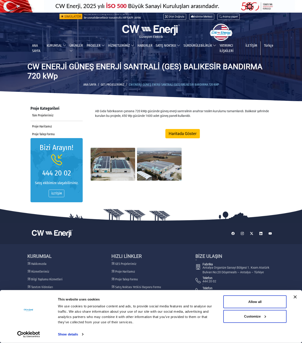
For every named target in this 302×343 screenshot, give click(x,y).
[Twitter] (251, 233)
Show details (68, 334)
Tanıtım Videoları (42, 287)
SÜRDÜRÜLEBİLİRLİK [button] (198, 45)
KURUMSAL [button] (55, 45)
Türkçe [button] (268, 45)
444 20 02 (56, 172)
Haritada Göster (183, 133)
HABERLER (145, 45)
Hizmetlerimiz (40, 272)
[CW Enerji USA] (221, 32)
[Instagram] (242, 233)
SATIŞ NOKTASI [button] (166, 45)
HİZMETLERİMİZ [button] (119, 45)
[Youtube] (270, 233)
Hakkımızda (38, 264)
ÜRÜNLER (76, 45)
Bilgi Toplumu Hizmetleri (47, 279)
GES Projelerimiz (112, 85)
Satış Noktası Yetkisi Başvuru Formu (138, 287)
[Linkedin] (261, 233)
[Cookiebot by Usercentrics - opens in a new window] (28, 334)
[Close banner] (295, 297)
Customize (252, 316)
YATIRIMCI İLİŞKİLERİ (226, 48)
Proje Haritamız (42, 126)
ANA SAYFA (36, 48)
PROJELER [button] (94, 45)
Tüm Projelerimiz (43, 115)
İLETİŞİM (251, 45)
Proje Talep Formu (43, 134)
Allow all (255, 302)
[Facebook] (233, 233)
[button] (228, 17)
